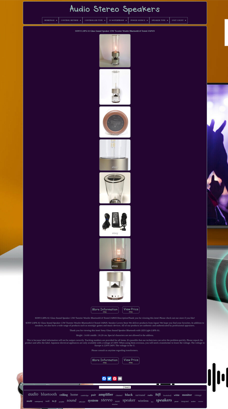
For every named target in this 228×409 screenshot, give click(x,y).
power (177, 401)
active (193, 401)
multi (29, 401)
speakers (164, 400)
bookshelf (167, 395)
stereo (106, 399)
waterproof (39, 401)
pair (93, 394)
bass (152, 402)
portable (61, 402)
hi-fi (54, 401)
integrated (185, 401)
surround (140, 395)
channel (119, 395)
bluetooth (49, 394)
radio (150, 395)
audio (33, 394)
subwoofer (82, 402)
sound (71, 400)
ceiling (64, 394)
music (117, 401)
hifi (158, 394)
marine (115, 404)
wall (47, 401)
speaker (129, 400)
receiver (200, 401)
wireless (143, 400)
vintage (198, 395)
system (93, 400)
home (74, 394)
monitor (187, 394)
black (129, 394)
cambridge (85, 395)
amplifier (106, 394)
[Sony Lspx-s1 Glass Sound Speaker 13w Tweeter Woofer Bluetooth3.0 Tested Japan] (115, 51)
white (176, 395)
